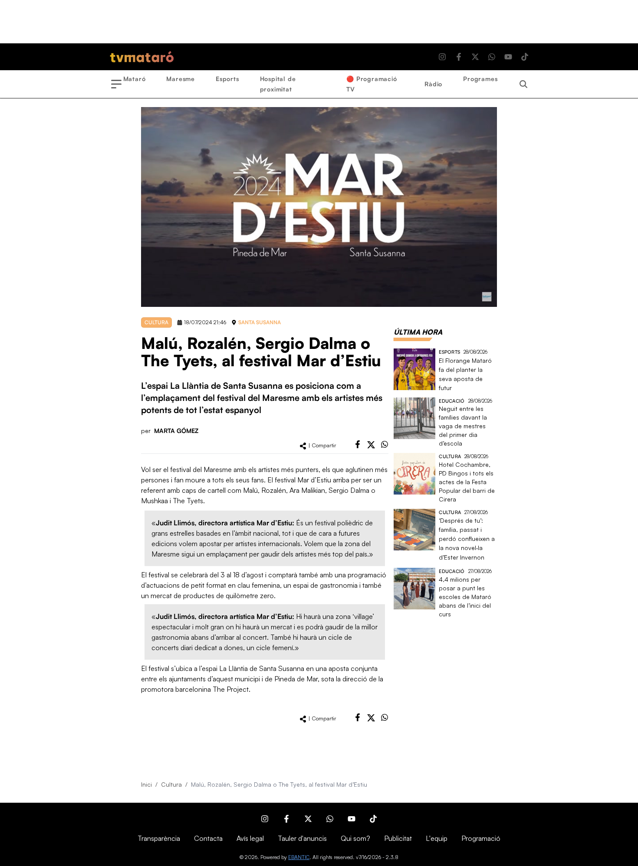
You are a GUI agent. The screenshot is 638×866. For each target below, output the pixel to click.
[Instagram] (442, 57)
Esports (227, 78)
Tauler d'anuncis (302, 838)
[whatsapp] (384, 444)
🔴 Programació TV (371, 84)
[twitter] (371, 444)
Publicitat (398, 838)
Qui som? (355, 838)
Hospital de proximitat (278, 84)
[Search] (523, 84)
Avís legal (250, 838)
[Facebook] (459, 57)
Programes (480, 78)
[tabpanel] (445, 483)
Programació (480, 838)
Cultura (171, 784)
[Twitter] (475, 57)
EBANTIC (298, 857)
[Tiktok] (525, 57)
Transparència (159, 838)
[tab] (418, 332)
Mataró (134, 78)
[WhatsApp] (492, 57)
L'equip (436, 838)
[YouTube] (508, 57)
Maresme (180, 78)
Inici (146, 784)
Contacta (208, 838)
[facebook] (358, 444)
